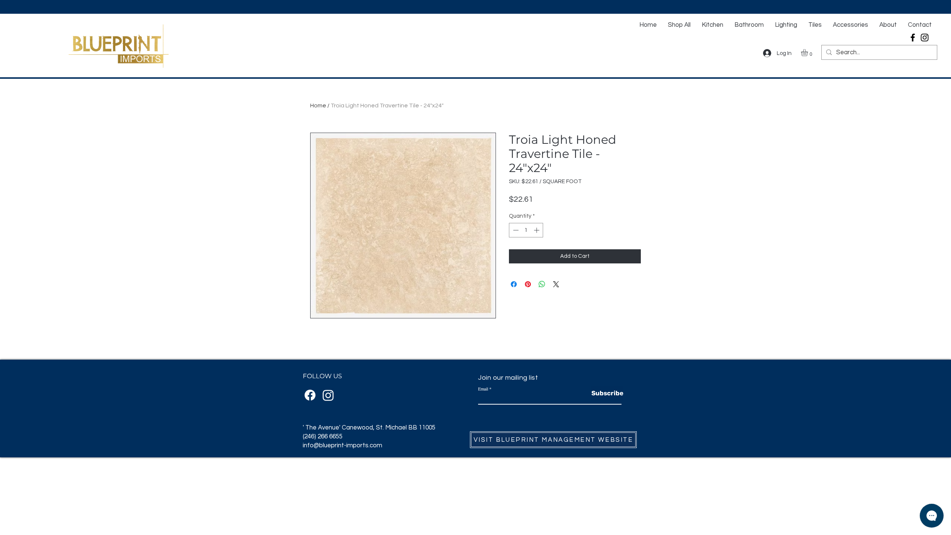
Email (483, 388)
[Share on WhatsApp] (542, 284)
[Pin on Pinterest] (527, 284)
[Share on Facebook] (513, 284)
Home (318, 105)
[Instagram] (924, 37)
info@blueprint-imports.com (342, 445)
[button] (808, 52)
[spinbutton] (526, 230)
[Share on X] (556, 284)
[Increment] (537, 230)
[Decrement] (515, 230)
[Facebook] (913, 37)
